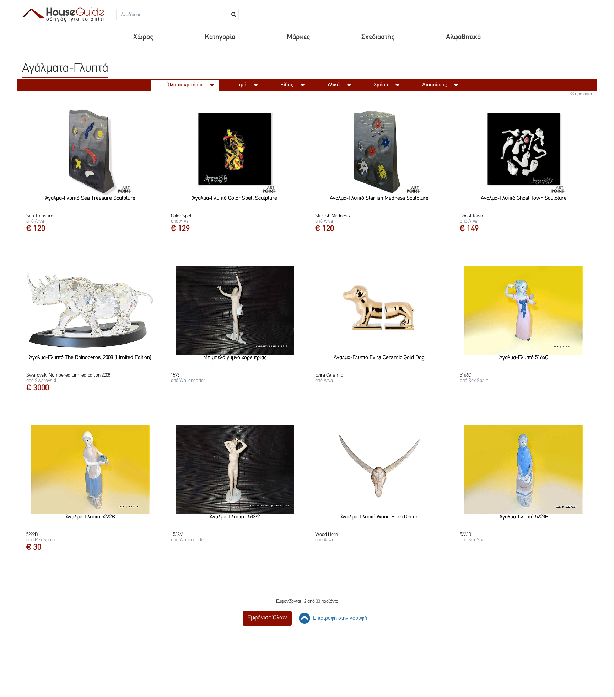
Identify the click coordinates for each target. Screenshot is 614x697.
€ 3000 (37, 388)
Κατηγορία (220, 37)
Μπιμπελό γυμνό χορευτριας (234, 358)
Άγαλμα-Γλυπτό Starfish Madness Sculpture (379, 198)
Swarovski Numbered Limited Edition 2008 (68, 375)
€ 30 (33, 547)
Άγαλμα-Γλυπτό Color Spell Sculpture (234, 198)
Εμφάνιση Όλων (267, 618)
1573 (175, 375)
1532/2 (177, 534)
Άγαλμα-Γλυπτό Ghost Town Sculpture (524, 198)
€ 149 (469, 229)
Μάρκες (298, 37)
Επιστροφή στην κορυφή (339, 618)
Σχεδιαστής (377, 37)
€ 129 (180, 229)
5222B (32, 534)
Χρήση (381, 85)
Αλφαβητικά (463, 37)
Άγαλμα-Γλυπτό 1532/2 (235, 517)
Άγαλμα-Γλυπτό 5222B (90, 517)
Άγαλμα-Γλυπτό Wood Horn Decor (379, 517)
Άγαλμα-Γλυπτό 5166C (523, 358)
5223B (465, 534)
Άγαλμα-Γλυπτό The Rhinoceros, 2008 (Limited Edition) (90, 358)
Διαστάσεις (434, 85)
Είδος (286, 85)
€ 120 (35, 229)
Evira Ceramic (329, 375)
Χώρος (143, 37)
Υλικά (333, 85)
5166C (465, 375)
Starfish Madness (332, 216)
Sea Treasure (39, 216)
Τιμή (241, 85)
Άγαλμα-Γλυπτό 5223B (523, 517)
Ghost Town (471, 216)
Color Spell (181, 216)
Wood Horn (326, 534)
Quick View (92, 190)
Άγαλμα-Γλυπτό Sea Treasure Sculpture (90, 198)
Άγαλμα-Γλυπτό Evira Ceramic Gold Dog (379, 358)
